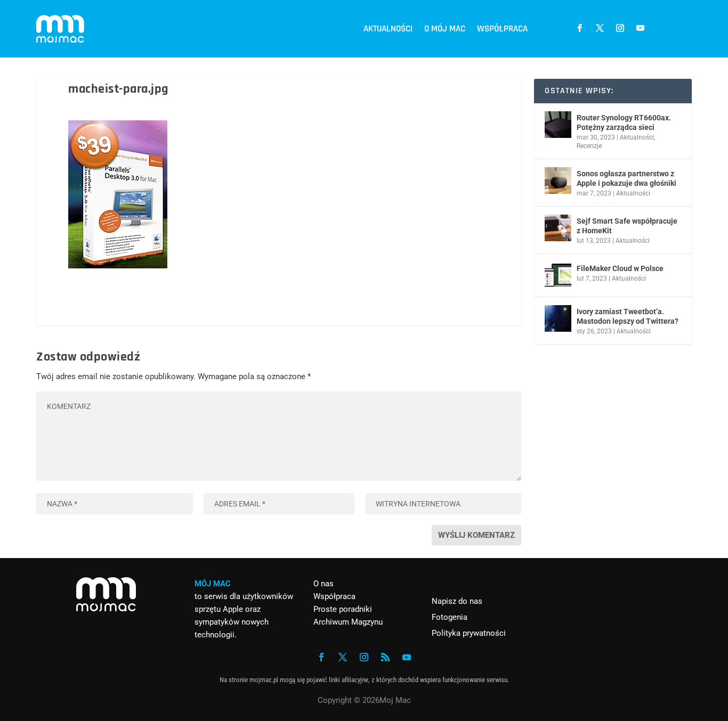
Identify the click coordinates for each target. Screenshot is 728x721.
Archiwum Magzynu (348, 622)
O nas (323, 583)
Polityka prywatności (469, 633)
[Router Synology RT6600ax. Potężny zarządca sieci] (558, 124)
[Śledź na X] (600, 28)
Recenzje (589, 146)
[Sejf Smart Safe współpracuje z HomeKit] (558, 228)
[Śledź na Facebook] (579, 28)
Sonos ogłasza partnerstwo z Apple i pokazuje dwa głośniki (626, 178)
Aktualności (387, 29)
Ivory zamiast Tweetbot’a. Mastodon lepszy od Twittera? (627, 316)
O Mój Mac (444, 29)
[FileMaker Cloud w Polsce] (558, 275)
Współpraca (502, 29)
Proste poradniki (342, 609)
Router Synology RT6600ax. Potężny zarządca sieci (624, 122)
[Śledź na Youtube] (640, 28)
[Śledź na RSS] (385, 657)
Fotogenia (449, 617)
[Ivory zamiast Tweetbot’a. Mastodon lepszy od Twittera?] (558, 318)
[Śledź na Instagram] (620, 28)
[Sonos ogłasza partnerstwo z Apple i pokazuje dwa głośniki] (558, 180)
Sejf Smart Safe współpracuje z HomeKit (627, 226)
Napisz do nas (457, 601)
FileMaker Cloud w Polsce (620, 268)
